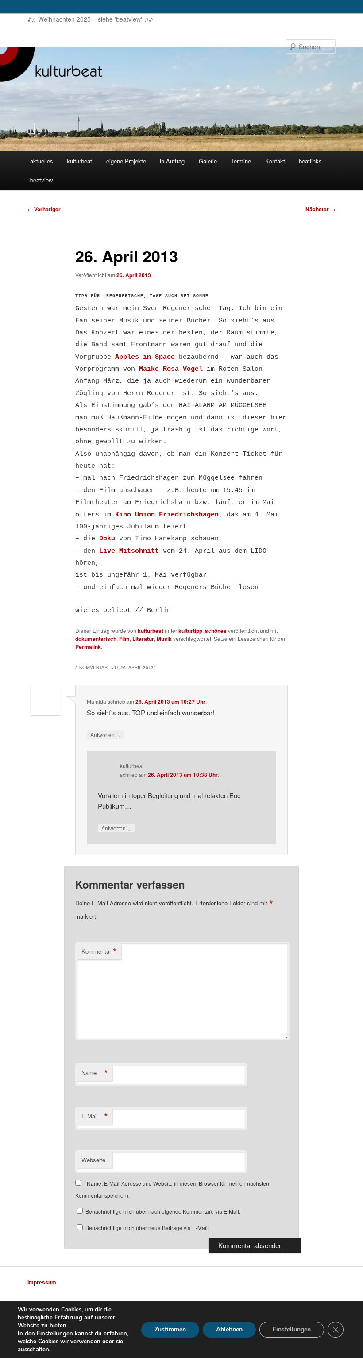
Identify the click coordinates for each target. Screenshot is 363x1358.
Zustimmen (170, 1329)
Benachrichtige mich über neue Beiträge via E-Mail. (147, 1227)
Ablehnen (229, 1329)
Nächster (320, 209)
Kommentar (99, 951)
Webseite (93, 1160)
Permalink (88, 647)
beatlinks (310, 161)
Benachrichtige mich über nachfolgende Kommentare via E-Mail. (162, 1211)
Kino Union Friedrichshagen (167, 515)
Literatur (143, 639)
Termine (241, 161)
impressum (41, 1282)
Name (94, 1073)
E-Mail (94, 1116)
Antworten (105, 734)
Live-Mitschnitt (129, 551)
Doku (107, 539)
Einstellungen (55, 1334)
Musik (164, 639)
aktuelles (41, 161)
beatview (41, 180)
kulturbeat (79, 161)
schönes (216, 631)
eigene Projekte (126, 161)
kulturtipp (190, 631)
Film (124, 639)
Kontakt (275, 161)
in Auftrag (172, 161)
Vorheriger (44, 209)
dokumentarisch (95, 639)
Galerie (208, 161)
